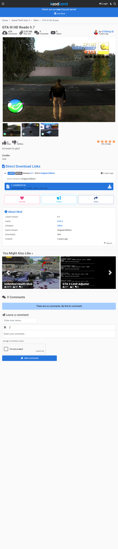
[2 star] (102, 141)
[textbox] (59, 334)
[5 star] (114, 141)
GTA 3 (60, 221)
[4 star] (110, 141)
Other (36, 20)
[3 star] (106, 141)
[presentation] (8, 272)
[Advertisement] (59, 384)
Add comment (31, 358)
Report (109, 243)
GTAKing (107, 31)
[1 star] (98, 141)
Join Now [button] (60, 13)
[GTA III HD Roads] (59, 79)
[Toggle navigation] (3, 4)
